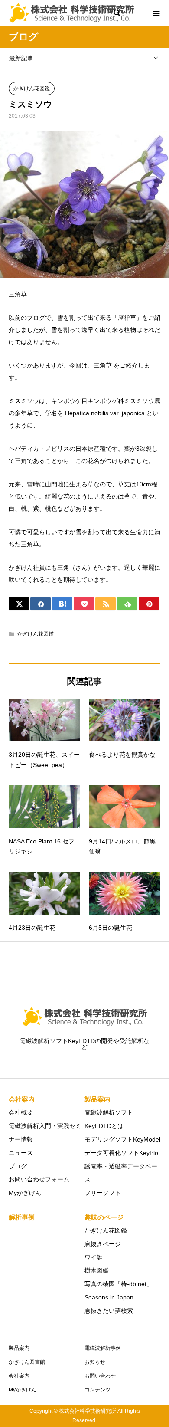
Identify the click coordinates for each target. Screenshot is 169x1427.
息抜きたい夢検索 (108, 1310)
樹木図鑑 (96, 1270)
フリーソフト (102, 1192)
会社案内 (19, 1376)
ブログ (18, 1166)
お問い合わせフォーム (39, 1179)
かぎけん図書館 (27, 1362)
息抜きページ (102, 1243)
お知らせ (94, 1362)
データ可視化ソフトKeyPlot (122, 1152)
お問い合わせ (100, 1376)
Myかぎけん (25, 1192)
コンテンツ (97, 1390)
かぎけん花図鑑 (31, 88)
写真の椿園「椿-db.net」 (118, 1283)
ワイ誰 (93, 1257)
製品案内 (19, 1348)
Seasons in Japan (108, 1297)
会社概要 (21, 1112)
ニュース (21, 1152)
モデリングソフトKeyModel (122, 1139)
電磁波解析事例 (102, 1348)
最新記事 (21, 58)
